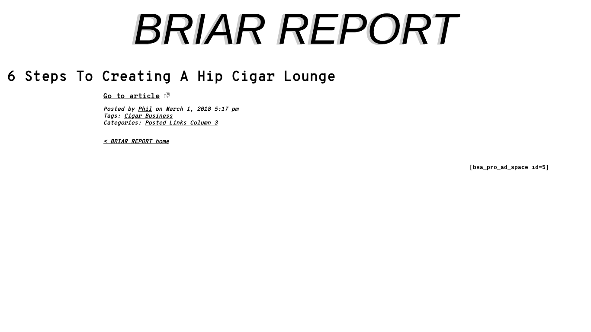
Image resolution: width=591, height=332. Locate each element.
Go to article (131, 96)
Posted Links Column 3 (181, 123)
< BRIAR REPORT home (136, 141)
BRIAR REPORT (296, 28)
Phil (145, 109)
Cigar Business (148, 116)
